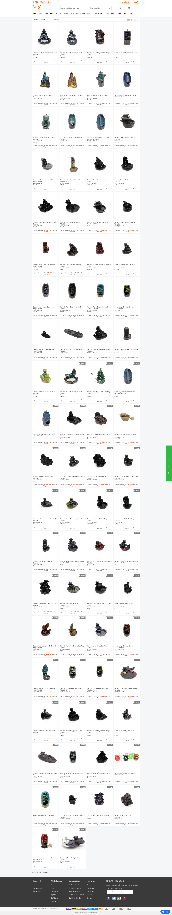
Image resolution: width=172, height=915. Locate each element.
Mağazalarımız (37, 888)
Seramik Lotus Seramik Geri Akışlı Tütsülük (70, 267)
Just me (53, 901)
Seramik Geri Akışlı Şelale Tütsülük (98, 817)
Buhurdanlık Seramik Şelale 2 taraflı (125, 96)
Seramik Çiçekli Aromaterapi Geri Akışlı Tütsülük (72, 479)
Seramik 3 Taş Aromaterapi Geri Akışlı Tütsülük (72, 436)
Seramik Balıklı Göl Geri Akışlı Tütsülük (72, 562)
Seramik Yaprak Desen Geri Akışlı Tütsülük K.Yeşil (124, 309)
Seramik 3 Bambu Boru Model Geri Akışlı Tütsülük (44, 182)
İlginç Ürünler (109, 13)
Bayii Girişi (48, 61)
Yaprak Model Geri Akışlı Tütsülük (43, 817)
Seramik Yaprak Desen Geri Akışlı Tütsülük (70, 309)
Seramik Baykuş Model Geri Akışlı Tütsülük (43, 140)
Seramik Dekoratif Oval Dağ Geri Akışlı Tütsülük (45, 775)
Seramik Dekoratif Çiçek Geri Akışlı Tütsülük (71, 733)
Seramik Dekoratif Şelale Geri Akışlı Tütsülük (98, 55)
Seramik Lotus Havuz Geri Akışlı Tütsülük (97, 648)
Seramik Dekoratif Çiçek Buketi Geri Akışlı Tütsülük (44, 691)
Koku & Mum (87, 13)
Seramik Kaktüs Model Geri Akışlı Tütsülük (97, 97)
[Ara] (109, 8)
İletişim (35, 885)
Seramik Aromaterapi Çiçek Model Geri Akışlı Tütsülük (45, 648)
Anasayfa (90, 885)
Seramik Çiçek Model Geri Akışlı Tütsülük (70, 606)
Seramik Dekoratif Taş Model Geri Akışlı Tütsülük (43, 352)
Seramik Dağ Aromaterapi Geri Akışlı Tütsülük (71, 97)
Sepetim (89, 898)
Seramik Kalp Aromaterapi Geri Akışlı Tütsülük (44, 521)
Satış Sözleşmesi (74, 891)
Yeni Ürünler (127, 13)
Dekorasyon (37, 13)
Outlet (119, 13)
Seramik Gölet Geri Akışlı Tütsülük (97, 223)
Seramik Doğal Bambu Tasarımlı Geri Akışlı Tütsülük (44, 267)
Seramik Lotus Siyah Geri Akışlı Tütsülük (70, 224)
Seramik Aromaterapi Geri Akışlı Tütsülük (124, 606)
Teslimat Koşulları (74, 885)
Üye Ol (136, 2)
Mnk (52, 885)
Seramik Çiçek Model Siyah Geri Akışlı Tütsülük (99, 606)
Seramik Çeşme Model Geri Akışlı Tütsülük (124, 140)
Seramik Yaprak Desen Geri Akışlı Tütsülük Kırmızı (124, 648)
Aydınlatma (49, 13)
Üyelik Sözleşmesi (75, 888)
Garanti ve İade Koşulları (76, 895)
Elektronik (98, 13)
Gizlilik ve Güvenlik (75, 898)
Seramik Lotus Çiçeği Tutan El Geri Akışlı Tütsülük (71, 182)
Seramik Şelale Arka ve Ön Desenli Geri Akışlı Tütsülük (98, 140)
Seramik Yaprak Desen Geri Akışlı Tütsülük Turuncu (43, 860)
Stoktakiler (56, 19)
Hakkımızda (36, 891)
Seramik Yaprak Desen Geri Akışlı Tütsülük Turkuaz (97, 309)
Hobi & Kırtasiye (62, 13)
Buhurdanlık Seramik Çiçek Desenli (125, 774)
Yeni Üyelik (90, 888)
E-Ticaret (80, 912)
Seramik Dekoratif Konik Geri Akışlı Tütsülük (44, 394)
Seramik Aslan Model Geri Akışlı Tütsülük (124, 818)
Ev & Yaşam (75, 13)
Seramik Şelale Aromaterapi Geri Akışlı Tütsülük (72, 55)
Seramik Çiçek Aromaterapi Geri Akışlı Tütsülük (45, 55)
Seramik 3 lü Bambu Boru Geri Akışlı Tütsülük (125, 182)
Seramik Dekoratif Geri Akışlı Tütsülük (126, 351)
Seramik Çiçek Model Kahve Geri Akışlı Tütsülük (99, 563)
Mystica (53, 895)
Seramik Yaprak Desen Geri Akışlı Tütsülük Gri (70, 691)
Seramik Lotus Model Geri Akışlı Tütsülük (97, 521)
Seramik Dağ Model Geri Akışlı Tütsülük (42, 97)
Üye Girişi (125, 2)
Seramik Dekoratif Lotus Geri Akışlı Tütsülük (44, 733)
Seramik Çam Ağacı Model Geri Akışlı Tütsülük (98, 394)
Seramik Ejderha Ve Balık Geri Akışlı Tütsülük (125, 691)
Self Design (54, 898)
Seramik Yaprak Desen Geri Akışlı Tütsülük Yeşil (97, 691)
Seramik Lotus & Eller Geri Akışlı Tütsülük (124, 521)
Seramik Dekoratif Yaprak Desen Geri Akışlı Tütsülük (71, 775)
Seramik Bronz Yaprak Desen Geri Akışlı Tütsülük (43, 309)
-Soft (76, 912)
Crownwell (54, 891)
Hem (52, 888)
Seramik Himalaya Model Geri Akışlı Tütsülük (98, 436)
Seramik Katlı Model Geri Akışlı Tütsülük (42, 563)
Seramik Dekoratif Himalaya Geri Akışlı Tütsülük (72, 352)
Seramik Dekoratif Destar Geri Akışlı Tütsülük (71, 818)
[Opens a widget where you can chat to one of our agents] (165, 912)
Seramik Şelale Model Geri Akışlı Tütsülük (97, 182)
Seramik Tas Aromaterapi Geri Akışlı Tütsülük (125, 436)
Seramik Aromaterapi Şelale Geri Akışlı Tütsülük (45, 606)
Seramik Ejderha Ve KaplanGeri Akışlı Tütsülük (71, 860)
